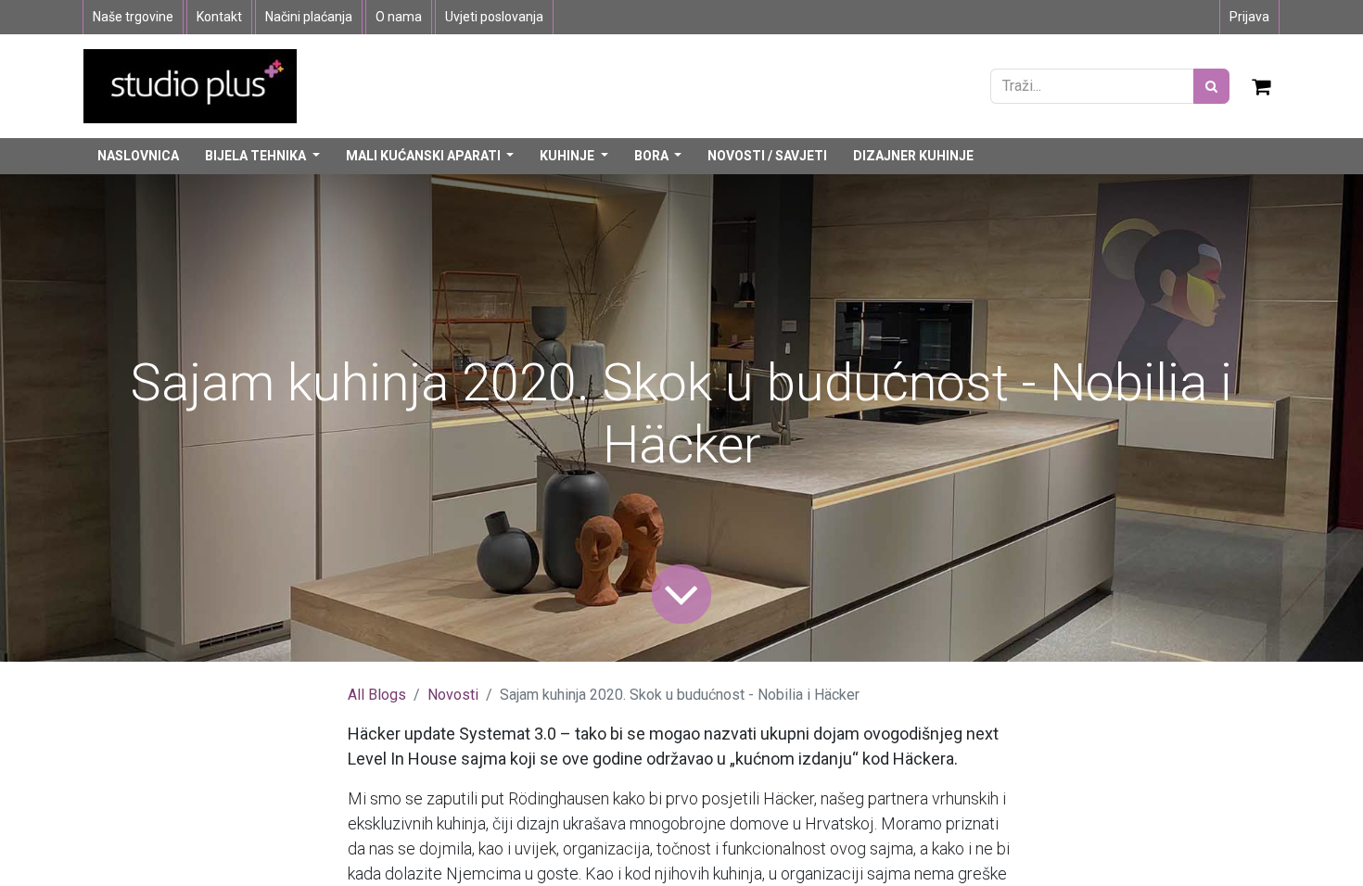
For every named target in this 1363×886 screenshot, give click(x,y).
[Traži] (1211, 86)
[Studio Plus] (190, 85)
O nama (399, 16)
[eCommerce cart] (1262, 86)
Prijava (1249, 16)
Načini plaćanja (308, 16)
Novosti (452, 694)
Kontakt (219, 16)
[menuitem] (138, 156)
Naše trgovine (133, 16)
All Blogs (377, 694)
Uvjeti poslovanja (494, 16)
